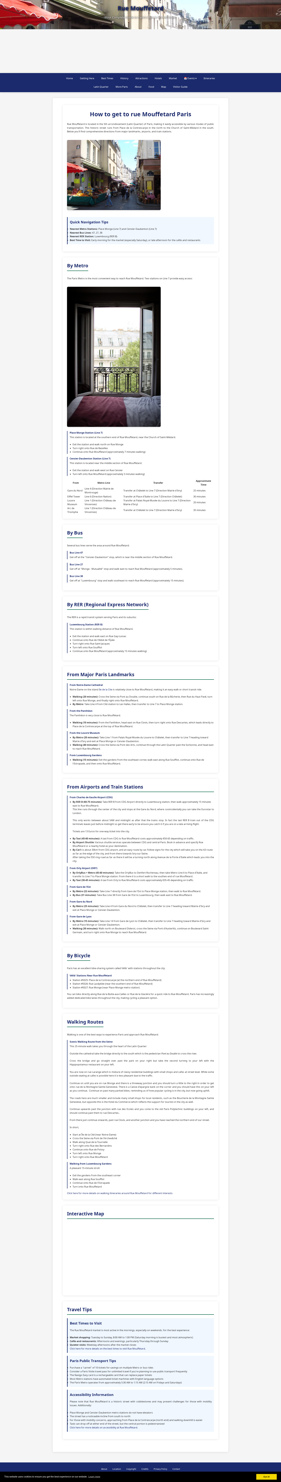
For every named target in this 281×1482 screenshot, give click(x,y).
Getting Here (87, 78)
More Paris (122, 86)
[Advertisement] (140, 51)
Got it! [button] (266, 1477)
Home (69, 78)
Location (116, 1469)
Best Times (107, 78)
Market (173, 78)
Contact (176, 1469)
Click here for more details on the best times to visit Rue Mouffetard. (108, 1348)
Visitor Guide (180, 86)
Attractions (141, 78)
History (124, 78)
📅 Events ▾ (190, 78)
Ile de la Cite (105, 689)
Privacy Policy (160, 1469)
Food (151, 86)
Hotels (158, 78)
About (138, 86)
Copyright (131, 1469)
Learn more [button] (94, 1476)
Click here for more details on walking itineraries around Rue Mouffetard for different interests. (120, 1193)
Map (163, 86)
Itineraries (209, 78)
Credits (144, 1469)
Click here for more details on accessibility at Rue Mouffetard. (104, 1427)
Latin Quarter (101, 86)
